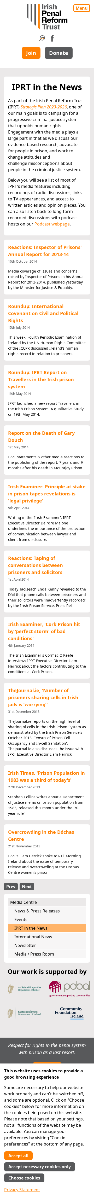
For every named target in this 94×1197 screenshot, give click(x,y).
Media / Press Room (34, 954)
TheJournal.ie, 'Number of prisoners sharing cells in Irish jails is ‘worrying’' (43, 697)
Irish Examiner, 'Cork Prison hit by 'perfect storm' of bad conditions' (44, 631)
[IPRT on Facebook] (52, 40)
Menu (82, 8)
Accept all (18, 1156)
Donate (58, 52)
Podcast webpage (52, 224)
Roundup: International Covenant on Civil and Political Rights (43, 313)
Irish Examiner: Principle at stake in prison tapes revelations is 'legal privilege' (47, 493)
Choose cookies (24, 1178)
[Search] (42, 40)
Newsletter (25, 945)
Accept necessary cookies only (39, 1167)
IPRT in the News (31, 928)
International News (33, 937)
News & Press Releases (37, 911)
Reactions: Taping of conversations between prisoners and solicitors (35, 565)
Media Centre (23, 902)
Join (31, 52)
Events (20, 919)
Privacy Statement (22, 1190)
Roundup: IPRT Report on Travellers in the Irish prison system (41, 379)
